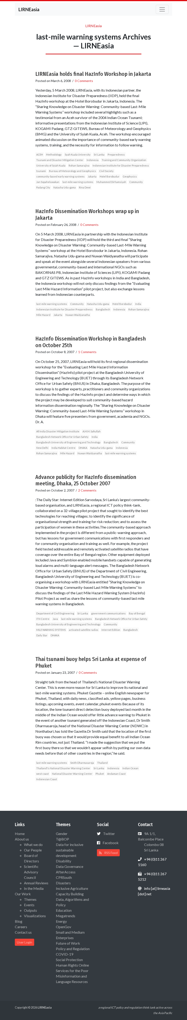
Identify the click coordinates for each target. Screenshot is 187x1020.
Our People (33, 850)
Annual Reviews (36, 883)
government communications (108, 613)
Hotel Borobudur (109, 176)
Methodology (54, 154)
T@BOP (62, 839)
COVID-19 (64, 954)
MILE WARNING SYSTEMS (51, 629)
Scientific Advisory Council (31, 872)
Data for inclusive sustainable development (69, 850)
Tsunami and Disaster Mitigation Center (59, 160)
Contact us (23, 932)
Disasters (63, 883)
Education (64, 910)
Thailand (102, 762)
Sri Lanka (99, 154)
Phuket (100, 773)
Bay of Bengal (137, 613)
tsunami (41, 170)
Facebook (111, 842)
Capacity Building (70, 894)
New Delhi (42, 447)
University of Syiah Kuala (50, 165)
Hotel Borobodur (122, 303)
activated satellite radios (83, 629)
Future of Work (68, 943)
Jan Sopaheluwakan (47, 181)
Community (136, 181)
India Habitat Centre (63, 447)
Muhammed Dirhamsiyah (111, 181)
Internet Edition (110, 629)
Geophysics (130, 176)
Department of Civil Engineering (55, 613)
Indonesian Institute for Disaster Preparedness (121, 165)
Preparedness (116, 154)
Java (55, 618)
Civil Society (106, 170)
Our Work (23, 894)
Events (29, 905)
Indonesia (93, 160)
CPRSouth (64, 877)
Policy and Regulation (73, 948)
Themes (30, 899)
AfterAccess (65, 872)
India (138, 303)
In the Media (34, 888)
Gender (62, 833)
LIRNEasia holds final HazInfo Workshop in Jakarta (93, 74)
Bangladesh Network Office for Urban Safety (62, 436)
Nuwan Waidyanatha (77, 314)
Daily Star (41, 635)
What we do (33, 844)
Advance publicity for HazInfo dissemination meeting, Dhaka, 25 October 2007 (85, 480)
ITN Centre (42, 618)
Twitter (109, 833)
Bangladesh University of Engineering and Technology (68, 442)
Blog (18, 921)
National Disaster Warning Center (72, 773)
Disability (63, 861)
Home (20, 833)
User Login (24, 942)
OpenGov (63, 927)
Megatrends (65, 916)
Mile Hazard (43, 314)
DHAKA (83, 447)
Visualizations (35, 916)
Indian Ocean (130, 768)
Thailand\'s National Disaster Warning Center (63, 768)
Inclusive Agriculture (72, 888)
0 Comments (84, 81)
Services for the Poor (72, 970)
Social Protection (69, 959)
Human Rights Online (72, 965)
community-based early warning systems (60, 176)
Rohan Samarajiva (79, 165)
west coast (42, 773)
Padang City (43, 187)
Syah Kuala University (78, 154)
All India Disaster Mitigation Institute (57, 431)
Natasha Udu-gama (64, 187)
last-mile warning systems (77, 181)
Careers (21, 927)
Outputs (30, 910)
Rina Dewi (85, 187)
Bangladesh (103, 309)
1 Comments (87, 352)
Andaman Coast (116, 773)
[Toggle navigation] (162, 9)
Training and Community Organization (124, 160)
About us (22, 839)
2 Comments (87, 490)
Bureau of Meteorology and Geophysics (72, 170)
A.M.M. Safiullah (92, 431)
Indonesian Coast (46, 779)
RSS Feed (111, 853)
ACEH (39, 154)
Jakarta (92, 176)
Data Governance (69, 866)
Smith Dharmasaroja (82, 762)
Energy (61, 921)
